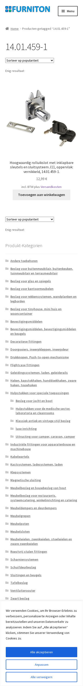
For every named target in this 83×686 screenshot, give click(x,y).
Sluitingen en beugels (26, 575)
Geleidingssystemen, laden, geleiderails (39, 373)
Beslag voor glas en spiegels (30, 281)
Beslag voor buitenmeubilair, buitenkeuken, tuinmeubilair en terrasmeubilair (41, 271)
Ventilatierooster (22, 590)
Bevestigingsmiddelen (26, 321)
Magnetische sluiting (25, 480)
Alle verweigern (41, 677)
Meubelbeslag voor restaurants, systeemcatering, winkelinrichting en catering (43, 497)
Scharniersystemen (24, 559)
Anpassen (41, 664)
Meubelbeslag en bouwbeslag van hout (38, 488)
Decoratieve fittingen (26, 341)
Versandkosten (51, 187)
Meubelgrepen (20, 516)
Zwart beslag (19, 598)
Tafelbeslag (19, 583)
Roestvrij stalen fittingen (28, 551)
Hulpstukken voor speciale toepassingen (39, 393)
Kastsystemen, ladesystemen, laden (36, 464)
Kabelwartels (19, 456)
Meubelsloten (20, 531)
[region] (41, 643)
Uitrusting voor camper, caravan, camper (45, 436)
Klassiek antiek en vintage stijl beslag (43, 421)
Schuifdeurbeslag (23, 567)
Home (15, 29)
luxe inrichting (26, 429)
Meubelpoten (19, 524)
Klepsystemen (20, 472)
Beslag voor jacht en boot (34, 401)
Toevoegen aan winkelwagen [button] (41, 194)
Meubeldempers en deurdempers (33, 508)
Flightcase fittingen (24, 365)
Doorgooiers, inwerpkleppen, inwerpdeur (39, 349)
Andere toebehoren (24, 261)
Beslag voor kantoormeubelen (31, 289)
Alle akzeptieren (41, 652)
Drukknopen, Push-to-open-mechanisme (39, 357)
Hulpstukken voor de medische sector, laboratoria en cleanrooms (43, 411)
